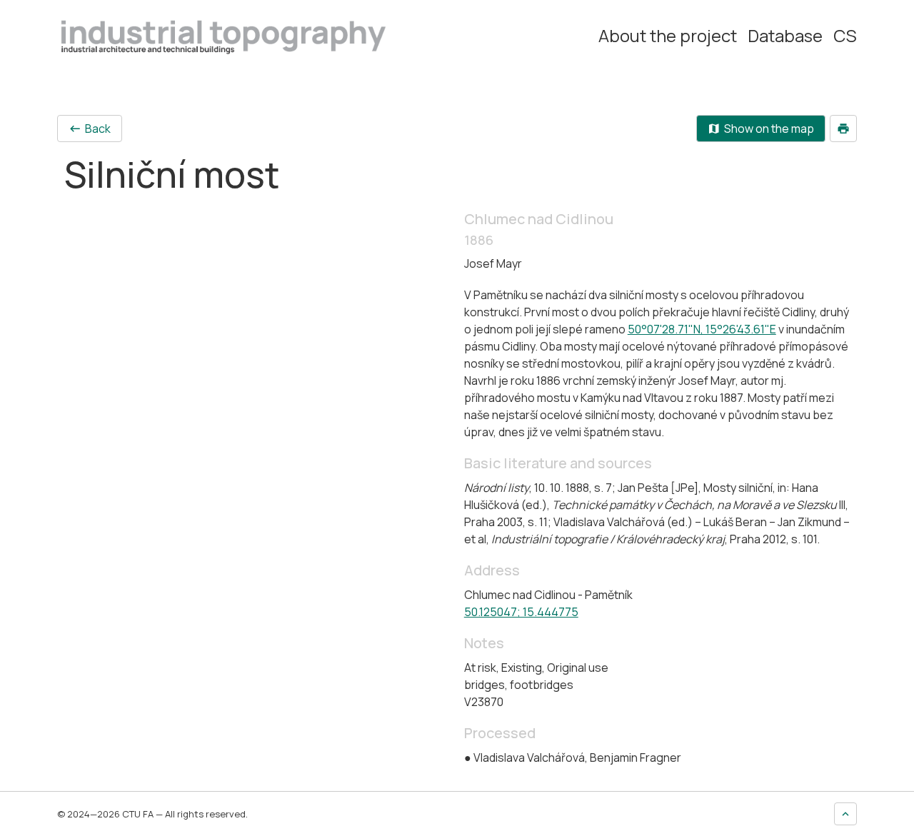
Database (785, 36)
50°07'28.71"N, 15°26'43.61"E (702, 329)
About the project (667, 36)
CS (845, 36)
